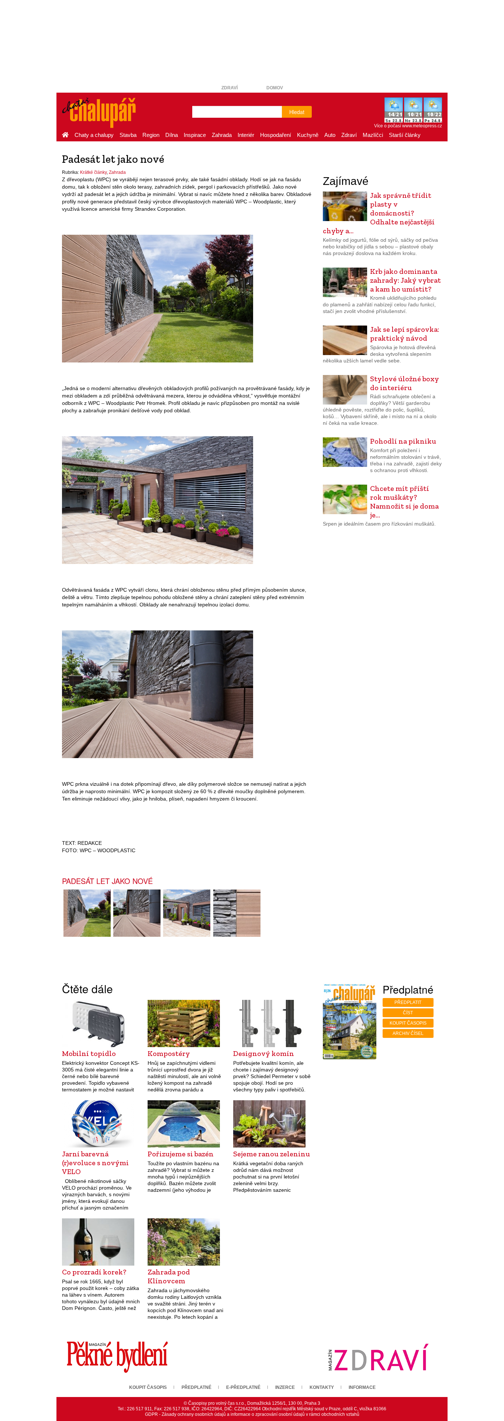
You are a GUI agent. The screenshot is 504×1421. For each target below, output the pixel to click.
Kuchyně (307, 135)
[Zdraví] (378, 1356)
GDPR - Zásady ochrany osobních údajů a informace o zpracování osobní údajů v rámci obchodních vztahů (252, 1414)
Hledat (296, 112)
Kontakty (322, 1387)
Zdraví (229, 87)
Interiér (246, 135)
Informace (362, 1387)
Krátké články (93, 172)
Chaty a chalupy (94, 135)
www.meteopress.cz (422, 125)
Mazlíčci (373, 135)
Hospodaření (275, 135)
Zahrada (222, 135)
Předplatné (196, 1387)
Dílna (171, 135)
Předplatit (407, 1002)
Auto (329, 135)
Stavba (128, 135)
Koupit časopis (408, 1023)
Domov (274, 87)
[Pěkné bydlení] (117, 1356)
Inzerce (285, 1387)
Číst (408, 1012)
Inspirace (195, 135)
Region (150, 135)
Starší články (405, 135)
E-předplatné (243, 1387)
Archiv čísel (408, 1033)
